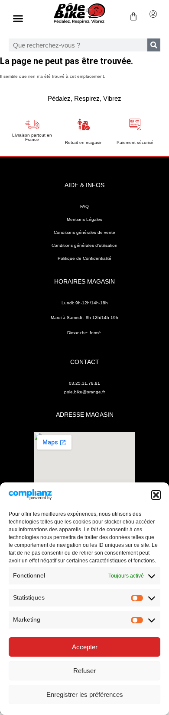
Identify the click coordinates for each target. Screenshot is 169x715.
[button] (156, 495)
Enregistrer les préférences (84, 694)
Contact (84, 361)
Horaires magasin (84, 281)
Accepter (85, 647)
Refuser (84, 670)
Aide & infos (84, 185)
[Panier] (129, 16)
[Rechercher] (153, 44)
